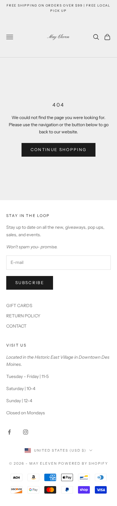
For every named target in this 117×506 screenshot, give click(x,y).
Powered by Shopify (83, 463)
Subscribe (29, 282)
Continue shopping (59, 149)
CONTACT (16, 326)
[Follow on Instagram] (25, 432)
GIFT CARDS (19, 305)
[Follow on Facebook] (9, 432)
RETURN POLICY (23, 316)
